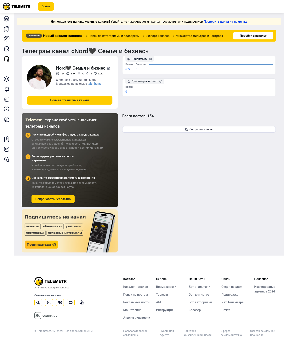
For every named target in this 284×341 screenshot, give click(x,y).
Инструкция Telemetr (7, 139)
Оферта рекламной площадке (262, 333)
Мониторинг (7, 89)
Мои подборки (7, 28)
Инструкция (164, 310)
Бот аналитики (7, 119)
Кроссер (195, 310)
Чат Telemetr (7, 159)
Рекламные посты (7, 59)
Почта (225, 310)
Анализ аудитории (7, 109)
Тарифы (162, 294)
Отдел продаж (231, 287)
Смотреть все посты (201, 129)
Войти (46, 6)
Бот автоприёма (201, 302)
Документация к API (7, 149)
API (158, 302)
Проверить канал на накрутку (225, 21)
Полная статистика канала (69, 100)
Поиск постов (7, 49)
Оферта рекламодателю (231, 333)
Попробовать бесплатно (53, 199)
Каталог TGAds (7, 79)
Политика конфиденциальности (198, 333)
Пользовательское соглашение (135, 333)
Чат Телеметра (232, 302)
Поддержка (229, 294)
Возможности (166, 287)
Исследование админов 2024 (264, 289)
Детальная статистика (7, 99)
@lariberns (94, 83)
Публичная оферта (167, 333)
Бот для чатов (199, 294)
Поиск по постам (135, 294)
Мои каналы (7, 38)
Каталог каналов (7, 18)
